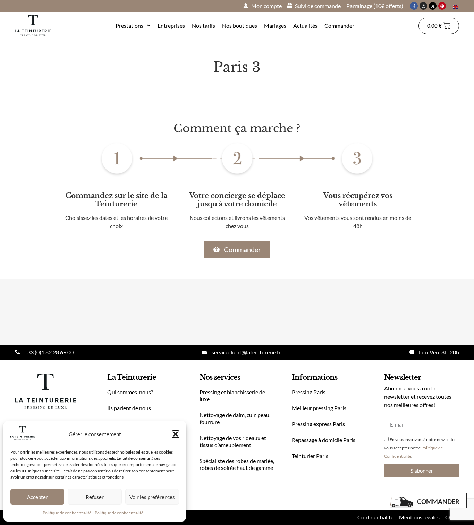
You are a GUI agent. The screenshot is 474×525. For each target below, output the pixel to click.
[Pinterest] (442, 6)
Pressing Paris (308, 392)
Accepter (37, 497)
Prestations (129, 25)
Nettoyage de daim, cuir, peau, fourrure (235, 418)
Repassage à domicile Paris (323, 440)
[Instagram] (423, 6)
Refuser (95, 497)
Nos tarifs (203, 25)
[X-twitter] (433, 6)
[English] (456, 5)
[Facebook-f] (414, 6)
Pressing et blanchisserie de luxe (232, 395)
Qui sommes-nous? (130, 392)
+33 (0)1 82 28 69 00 (49, 352)
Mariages (275, 25)
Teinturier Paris (310, 456)
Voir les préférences (152, 497)
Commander (339, 25)
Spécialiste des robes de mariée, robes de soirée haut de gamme (237, 464)
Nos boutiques (239, 25)
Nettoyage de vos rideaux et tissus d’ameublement (233, 441)
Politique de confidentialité (67, 512)
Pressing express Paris (318, 424)
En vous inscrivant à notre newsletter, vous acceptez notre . (420, 448)
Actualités (305, 25)
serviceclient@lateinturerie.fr (246, 352)
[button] (175, 434)
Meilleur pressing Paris (319, 408)
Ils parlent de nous (129, 408)
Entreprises (171, 25)
